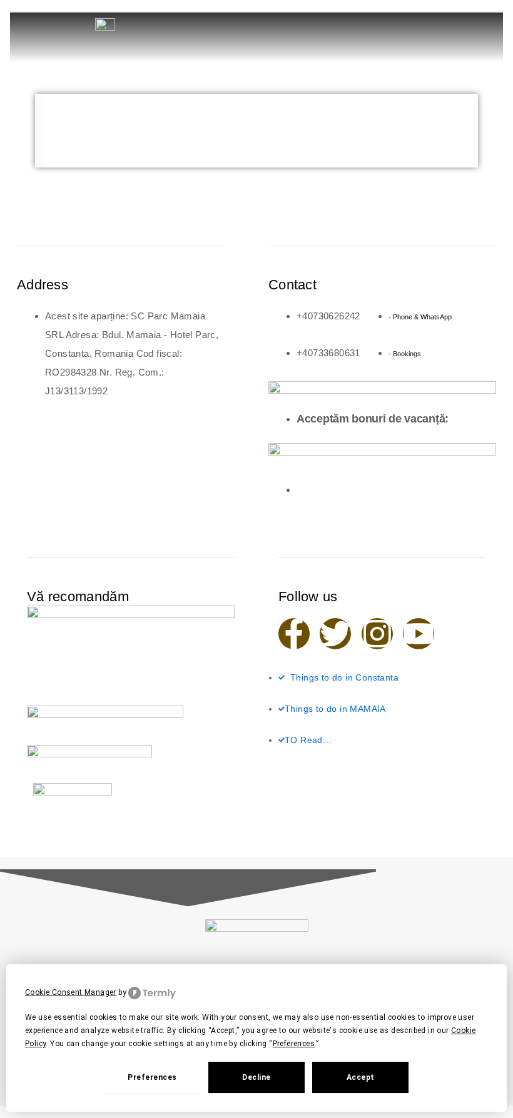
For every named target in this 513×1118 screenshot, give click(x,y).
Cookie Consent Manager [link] (70, 992)
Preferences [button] (294, 1043)
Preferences (152, 1077)
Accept (361, 1077)
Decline (256, 1077)
